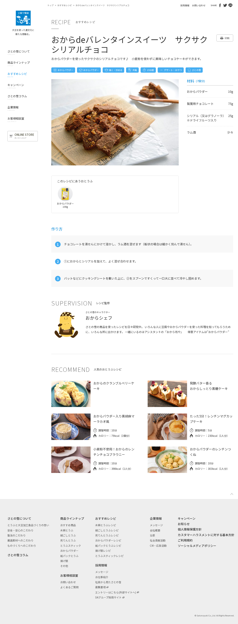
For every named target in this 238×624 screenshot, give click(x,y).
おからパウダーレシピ (108, 540)
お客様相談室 (69, 575)
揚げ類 (64, 561)
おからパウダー (69, 550)
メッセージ (101, 572)
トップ (50, 5)
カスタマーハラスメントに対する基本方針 (206, 535)
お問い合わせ (198, 5)
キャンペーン (186, 518)
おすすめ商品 (68, 525)
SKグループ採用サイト (108, 597)
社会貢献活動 (157, 540)
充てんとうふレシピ (107, 535)
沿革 (152, 535)
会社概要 (155, 530)
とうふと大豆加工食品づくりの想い (28, 525)
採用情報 (184, 5)
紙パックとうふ (69, 556)
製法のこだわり (16, 535)
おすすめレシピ (64, 5)
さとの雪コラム (17, 555)
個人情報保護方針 (190, 529)
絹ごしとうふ (68, 535)
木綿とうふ (66, 530)
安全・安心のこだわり (20, 530)
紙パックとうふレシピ (108, 545)
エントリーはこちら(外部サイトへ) (115, 592)
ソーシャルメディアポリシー (197, 545)
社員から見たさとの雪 (108, 582)
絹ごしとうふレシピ (107, 530)
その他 (64, 566)
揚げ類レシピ (103, 550)
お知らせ (184, 524)
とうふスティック (70, 545)
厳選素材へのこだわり (20, 540)
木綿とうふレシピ (105, 525)
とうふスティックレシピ (109, 556)
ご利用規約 (185, 540)
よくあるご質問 (69, 587)
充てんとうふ (68, 540)
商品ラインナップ (72, 518)
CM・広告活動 (158, 545)
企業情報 (156, 518)
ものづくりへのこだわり (21, 545)
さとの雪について (19, 518)
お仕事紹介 (101, 577)
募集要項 (100, 587)
